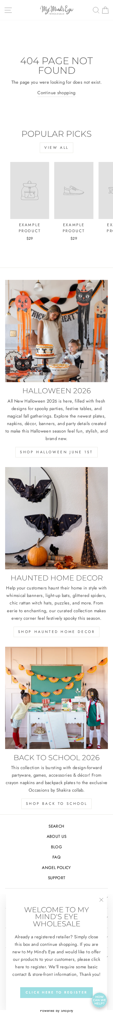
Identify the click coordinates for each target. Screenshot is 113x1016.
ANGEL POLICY (56, 868)
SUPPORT (56, 878)
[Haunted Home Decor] (56, 518)
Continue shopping (56, 92)
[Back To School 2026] (56, 698)
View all (56, 147)
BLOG (56, 847)
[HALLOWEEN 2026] (56, 331)
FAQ (56, 857)
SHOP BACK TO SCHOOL (56, 803)
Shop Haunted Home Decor (56, 631)
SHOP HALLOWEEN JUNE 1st (56, 452)
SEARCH (56, 826)
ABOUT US (57, 836)
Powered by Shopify (56, 1010)
